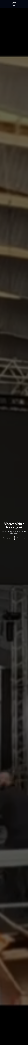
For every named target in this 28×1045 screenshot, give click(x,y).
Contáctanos (21, 538)
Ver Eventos (7, 538)
